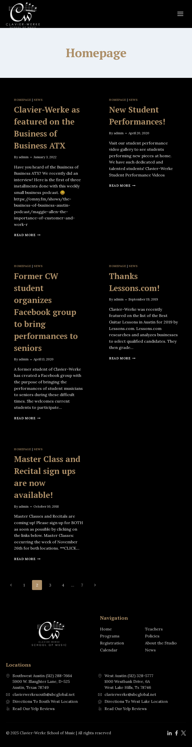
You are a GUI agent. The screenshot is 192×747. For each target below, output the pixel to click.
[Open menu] (180, 14)
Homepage (22, 100)
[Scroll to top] (179, 732)
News (38, 100)
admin (23, 157)
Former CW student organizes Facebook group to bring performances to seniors (46, 312)
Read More (27, 235)
